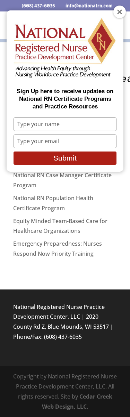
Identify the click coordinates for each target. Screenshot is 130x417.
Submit (65, 158)
